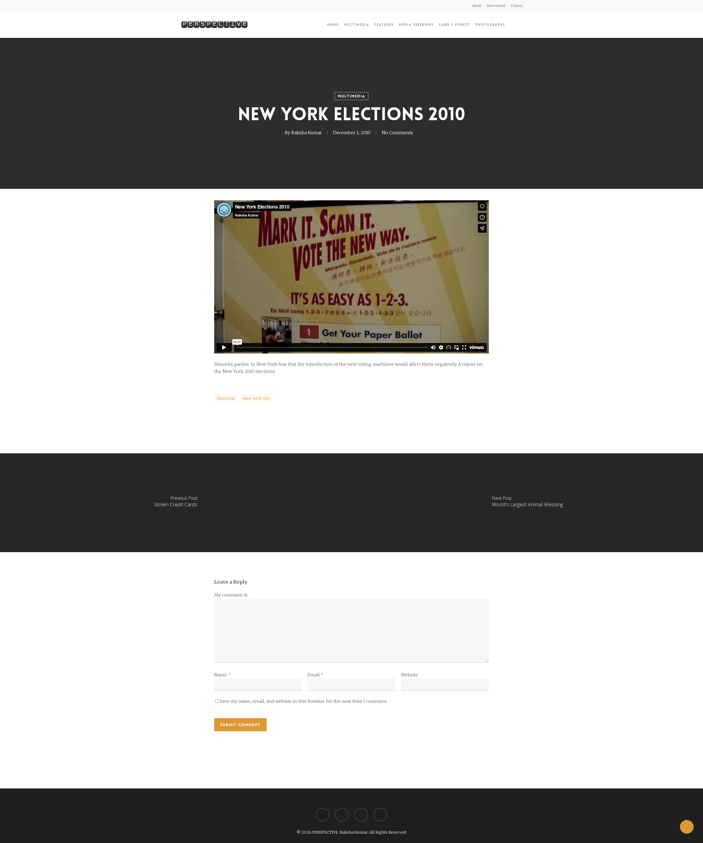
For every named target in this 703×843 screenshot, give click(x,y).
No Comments (397, 132)
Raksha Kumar (306, 132)
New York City (256, 398)
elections (226, 398)
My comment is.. (231, 595)
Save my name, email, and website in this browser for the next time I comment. (303, 701)
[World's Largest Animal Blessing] (527, 502)
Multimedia (351, 96)
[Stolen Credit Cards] (176, 502)
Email (315, 675)
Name (222, 675)
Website (409, 675)
